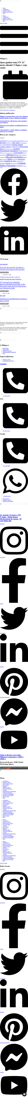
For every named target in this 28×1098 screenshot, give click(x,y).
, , (10, 279)
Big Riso (3, 143)
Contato (4, 790)
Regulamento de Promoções (9, 833)
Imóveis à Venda (6, 10)
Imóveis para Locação (8, 12)
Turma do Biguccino (7, 788)
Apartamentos (4, 141)
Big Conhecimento (19, 141)
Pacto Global (6, 785)
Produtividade (15, 159)
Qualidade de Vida (10, 161)
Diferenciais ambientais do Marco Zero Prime (13, 300)
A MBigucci (5, 9)
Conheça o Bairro (5, 147)
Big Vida (15, 143)
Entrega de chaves (10, 149)
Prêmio (2, 161)
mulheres (5, 159)
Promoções (21, 159)
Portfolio (5, 826)
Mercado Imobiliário (14, 157)
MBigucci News (18, 155)
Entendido (8, 768)
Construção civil (15, 146)
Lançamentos (18, 153)
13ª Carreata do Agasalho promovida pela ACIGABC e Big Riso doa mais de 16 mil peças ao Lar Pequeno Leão (13, 285)
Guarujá (20, 151)
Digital (5, 149)
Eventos (16, 149)
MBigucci (10, 155)
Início (4, 8)
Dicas (2, 149)
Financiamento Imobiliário (9, 151)
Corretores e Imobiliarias (8, 794)
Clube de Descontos (7, 792)
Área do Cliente (6, 824)
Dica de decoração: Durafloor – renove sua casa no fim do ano (12, 268)
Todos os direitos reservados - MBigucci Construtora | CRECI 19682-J (11, 757)
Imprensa (5, 786)
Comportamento (6, 144)
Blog (4, 13)
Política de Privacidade (8, 795)
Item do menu (6, 796)
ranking (17, 161)
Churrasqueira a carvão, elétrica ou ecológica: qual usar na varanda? (13, 130)
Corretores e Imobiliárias (8, 836)
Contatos (3, 364)
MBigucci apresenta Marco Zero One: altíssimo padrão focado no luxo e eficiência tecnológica (14, 117)
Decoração (24, 147)
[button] (14, 182)
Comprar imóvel (17, 145)
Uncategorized (14, 163)
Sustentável (2, 163)
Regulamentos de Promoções (9, 791)
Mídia (10, 159)
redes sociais (21, 161)
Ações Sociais (11, 140)
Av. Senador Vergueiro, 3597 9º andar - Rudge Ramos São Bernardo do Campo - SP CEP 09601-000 (11, 518)
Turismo (8, 163)
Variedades (11, 165)
